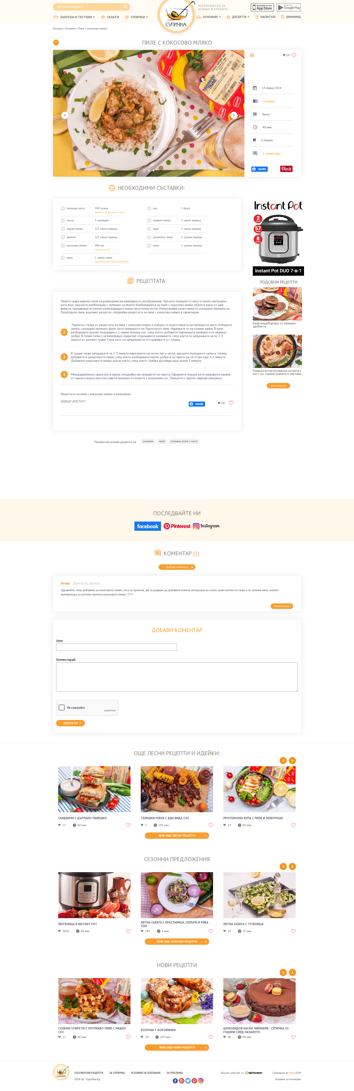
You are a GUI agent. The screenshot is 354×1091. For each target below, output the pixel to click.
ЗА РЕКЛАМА (175, 1073)
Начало (57, 28)
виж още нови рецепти (177, 1047)
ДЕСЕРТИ (239, 17)
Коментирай (282, 606)
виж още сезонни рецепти (177, 941)
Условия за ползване (288, 1079)
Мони (65, 583)
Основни (70, 28)
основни (269, 101)
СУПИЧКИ (138, 17)
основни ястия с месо (184, 441)
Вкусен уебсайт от (232, 1073)
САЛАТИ (113, 17)
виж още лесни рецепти (177, 835)
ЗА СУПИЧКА (117, 1073)
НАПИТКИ (267, 17)
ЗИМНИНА (293, 17)
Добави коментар (177, 567)
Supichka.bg (93, 1079)
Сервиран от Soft (286, 1073)
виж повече (278, 385)
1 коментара (271, 153)
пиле (162, 441)
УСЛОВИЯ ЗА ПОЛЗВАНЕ (146, 1073)
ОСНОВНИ (210, 17)
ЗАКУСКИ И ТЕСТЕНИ (76, 17)
